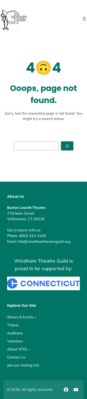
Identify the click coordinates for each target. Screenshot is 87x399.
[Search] (67, 145)
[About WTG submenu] (29, 349)
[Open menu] (84, 18)
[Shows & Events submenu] (36, 317)
